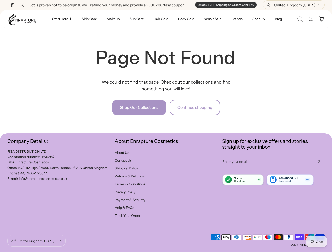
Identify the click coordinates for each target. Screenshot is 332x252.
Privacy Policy (125, 192)
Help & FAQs (124, 207)
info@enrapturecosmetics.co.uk (43, 178)
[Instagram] (22, 5)
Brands (237, 19)
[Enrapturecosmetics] (22, 18)
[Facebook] (12, 5)
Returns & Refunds (129, 176)
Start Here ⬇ (62, 19)
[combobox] (294, 4)
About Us (122, 153)
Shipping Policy (126, 168)
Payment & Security (130, 200)
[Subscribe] (319, 162)
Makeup (113, 19)
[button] (300, 19)
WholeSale (213, 19)
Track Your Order (127, 215)
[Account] (311, 19)
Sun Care (137, 19)
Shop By (258, 19)
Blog (278, 19)
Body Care (186, 19)
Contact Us (123, 160)
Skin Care (89, 19)
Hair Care (161, 19)
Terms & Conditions (130, 184)
